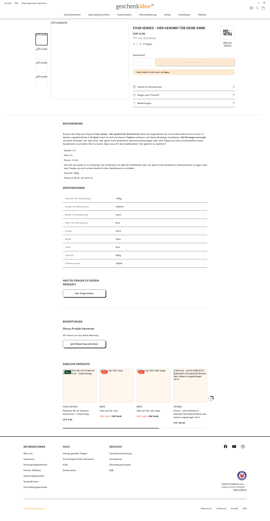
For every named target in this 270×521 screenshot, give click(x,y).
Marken (202, 14)
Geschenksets (124, 14)
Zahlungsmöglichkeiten (35, 464)
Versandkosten (149, 38)
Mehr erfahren (240, 489)
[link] (41, 39)
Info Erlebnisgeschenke (35, 487)
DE (259, 3)
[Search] (257, 8)
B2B (111, 470)
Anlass (167, 14)
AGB (65, 464)
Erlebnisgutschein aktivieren (34, 3)
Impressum (29, 458)
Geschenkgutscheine (99, 14)
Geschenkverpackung (120, 453)
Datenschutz (69, 470)
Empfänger (184, 14)
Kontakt (8, 3)
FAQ (16, 3)
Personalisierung (147, 14)
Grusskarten (115, 458)
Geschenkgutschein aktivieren (78, 458)
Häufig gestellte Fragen (75, 453)
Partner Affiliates (32, 470)
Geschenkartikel (72, 14)
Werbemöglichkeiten (34, 475)
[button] (136, 62)
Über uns (28, 453)
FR (264, 3)
